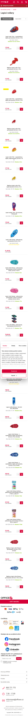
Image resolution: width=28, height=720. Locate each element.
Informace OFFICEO (5, 671)
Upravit (13, 375)
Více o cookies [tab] (22, 345)
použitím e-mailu (11, 661)
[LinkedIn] (14, 648)
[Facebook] (14, 638)
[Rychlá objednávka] (14, 2)
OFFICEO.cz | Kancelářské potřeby (4, 2)
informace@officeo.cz (15, 700)
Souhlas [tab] (5, 345)
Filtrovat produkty (7, 19)
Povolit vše (14, 371)
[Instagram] (14, 643)
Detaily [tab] (13, 345)
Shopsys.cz (20, 715)
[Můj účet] (22, 2)
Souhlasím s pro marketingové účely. (10, 662)
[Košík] (26, 2)
